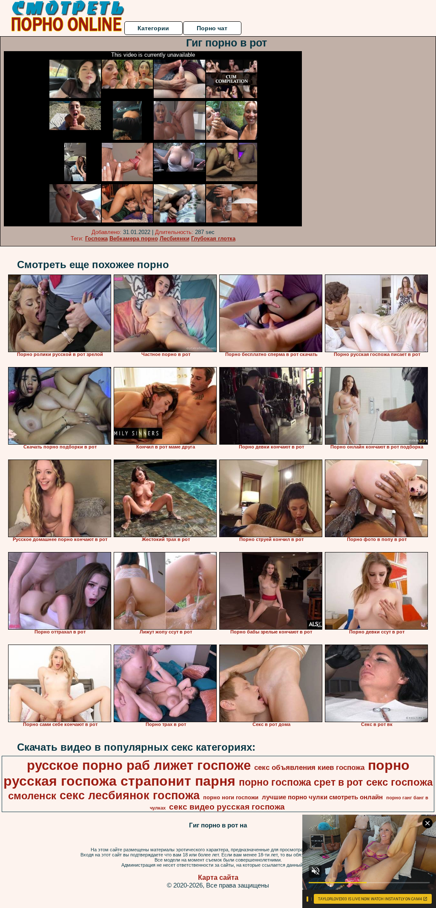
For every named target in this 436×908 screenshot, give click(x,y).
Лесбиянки (174, 238)
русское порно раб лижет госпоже (139, 765)
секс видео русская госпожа (227, 806)
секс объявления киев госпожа (309, 767)
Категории (153, 28)
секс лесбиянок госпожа (130, 795)
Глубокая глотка (213, 238)
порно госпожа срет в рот (301, 782)
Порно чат (212, 28)
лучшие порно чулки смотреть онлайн (322, 797)
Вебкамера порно (133, 238)
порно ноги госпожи (230, 797)
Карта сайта (218, 877)
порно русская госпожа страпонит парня (206, 773)
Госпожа (96, 238)
